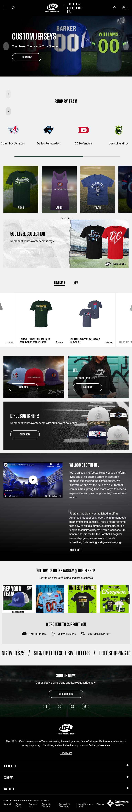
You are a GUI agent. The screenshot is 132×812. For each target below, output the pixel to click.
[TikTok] (85, 706)
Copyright (7, 804)
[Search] (13, 7)
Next (126, 46)
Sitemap (100, 804)
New (76, 282)
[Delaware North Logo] (117, 803)
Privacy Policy (19, 805)
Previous (6, 46)
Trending (59, 282)
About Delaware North (86, 805)
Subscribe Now (66, 694)
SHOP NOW (27, 57)
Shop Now (25, 252)
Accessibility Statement (64, 805)
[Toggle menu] (5, 7)
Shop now (23, 387)
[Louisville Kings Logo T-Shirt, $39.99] (90, 317)
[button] (8, 111)
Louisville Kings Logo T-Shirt (83, 342)
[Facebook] (46, 706)
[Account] (114, 8)
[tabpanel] (59, 189)
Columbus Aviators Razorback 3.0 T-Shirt (35, 341)
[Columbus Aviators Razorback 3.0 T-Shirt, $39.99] (41, 317)
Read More (66, 752)
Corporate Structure (46, 805)
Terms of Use (33, 805)
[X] (59, 706)
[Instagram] (72, 706)
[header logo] (66, 729)
